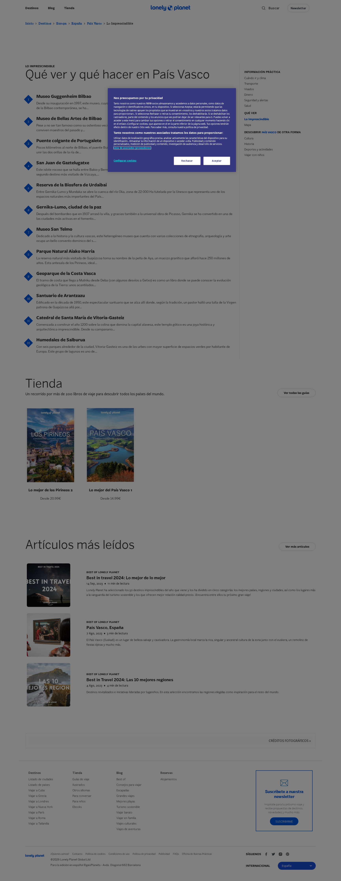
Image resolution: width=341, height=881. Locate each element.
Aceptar (217, 160)
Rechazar (187, 160)
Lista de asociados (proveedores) (132, 147)
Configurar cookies (125, 160)
